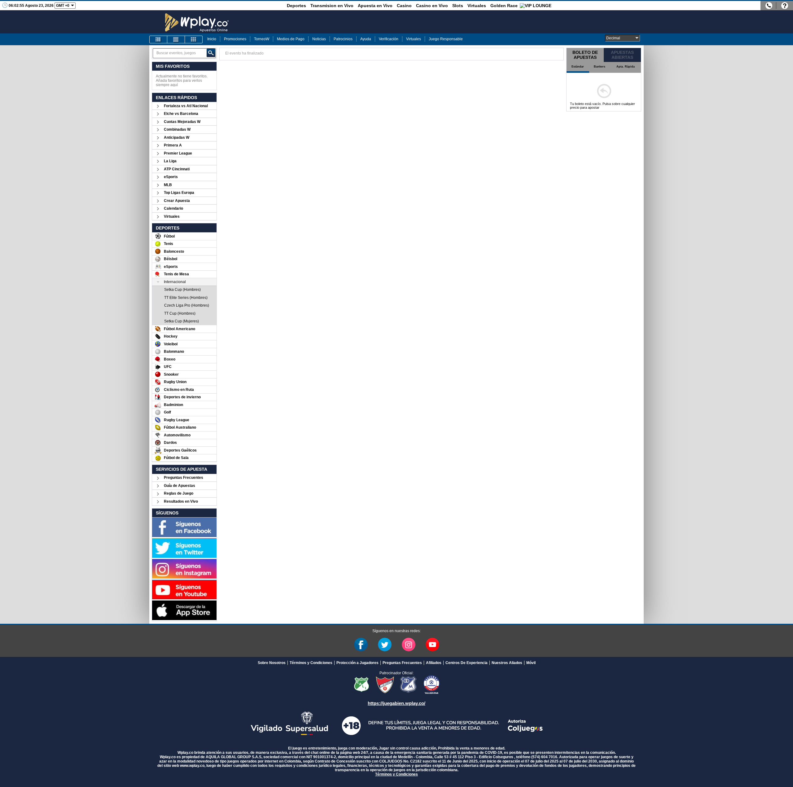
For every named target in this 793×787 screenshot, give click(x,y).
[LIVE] (158, 39)
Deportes (296, 5)
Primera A (173, 145)
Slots (457, 5)
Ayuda (365, 39)
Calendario (173, 208)
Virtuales (476, 5)
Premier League (178, 153)
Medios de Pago (290, 39)
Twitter (384, 644)
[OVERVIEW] (176, 39)
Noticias (319, 39)
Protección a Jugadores (357, 663)
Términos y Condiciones (311, 663)
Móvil (531, 663)
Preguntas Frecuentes (183, 477)
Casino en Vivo (432, 5)
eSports (171, 177)
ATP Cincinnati (177, 169)
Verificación (388, 39)
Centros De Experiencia (466, 663)
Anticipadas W (176, 137)
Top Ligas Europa (179, 192)
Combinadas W (177, 129)
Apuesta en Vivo (375, 5)
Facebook (361, 644)
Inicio (211, 39)
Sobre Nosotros (272, 663)
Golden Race (504, 5)
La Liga (170, 161)
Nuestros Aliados (507, 663)
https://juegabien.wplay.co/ (396, 703)
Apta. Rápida (625, 66)
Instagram (408, 644)
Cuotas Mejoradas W (182, 122)
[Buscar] (211, 53)
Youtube (432, 644)
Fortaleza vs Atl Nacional (186, 106)
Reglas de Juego (178, 493)
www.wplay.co (192, 765)
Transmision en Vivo (331, 5)
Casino (404, 5)
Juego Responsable (446, 39)
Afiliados (433, 663)
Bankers (599, 66)
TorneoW (261, 39)
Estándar (578, 66)
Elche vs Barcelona (181, 113)
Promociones (235, 39)
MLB (168, 185)
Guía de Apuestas (179, 485)
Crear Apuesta (177, 201)
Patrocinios (343, 39)
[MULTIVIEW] (193, 39)
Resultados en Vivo (181, 501)
